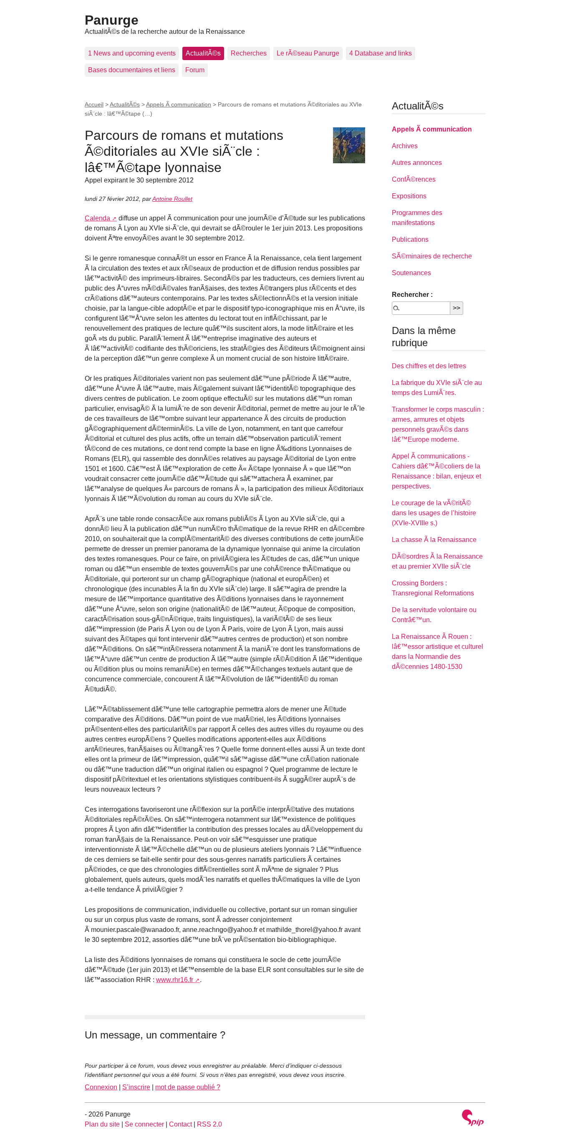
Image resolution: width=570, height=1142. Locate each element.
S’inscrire (136, 1087)
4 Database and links (380, 53)
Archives (405, 145)
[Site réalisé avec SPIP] (472, 1118)
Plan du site (102, 1124)
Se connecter (144, 1124)
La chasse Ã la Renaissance (434, 539)
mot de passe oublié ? (187, 1087)
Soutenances (411, 272)
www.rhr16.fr (174, 979)
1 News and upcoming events (132, 53)
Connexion (101, 1087)
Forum (194, 69)
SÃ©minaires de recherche (432, 256)
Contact (180, 1124)
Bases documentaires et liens (131, 69)
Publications (410, 239)
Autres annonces (417, 162)
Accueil (94, 104)
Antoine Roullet (172, 198)
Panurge (112, 20)
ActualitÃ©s (203, 53)
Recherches (249, 53)
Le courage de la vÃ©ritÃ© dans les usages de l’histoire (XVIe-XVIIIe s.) (434, 513)
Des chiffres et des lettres (429, 366)
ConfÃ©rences (414, 179)
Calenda (97, 218)
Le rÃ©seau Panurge (308, 53)
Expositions (409, 196)
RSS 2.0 (209, 1124)
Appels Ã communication (178, 104)
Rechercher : (412, 294)
